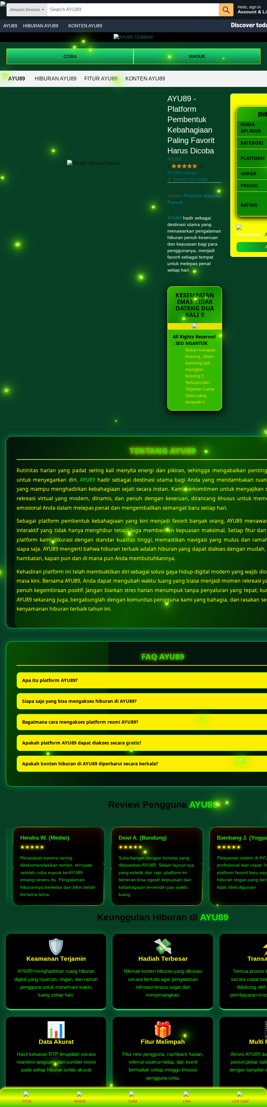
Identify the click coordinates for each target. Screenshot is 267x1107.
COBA (70, 56)
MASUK (197, 56)
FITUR (26, 1101)
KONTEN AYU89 (85, 25)
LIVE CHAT (240, 1101)
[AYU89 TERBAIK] (133, 37)
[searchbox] (133, 10)
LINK (187, 1101)
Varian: (176, 195)
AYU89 (10, 25)
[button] (185, 166)
